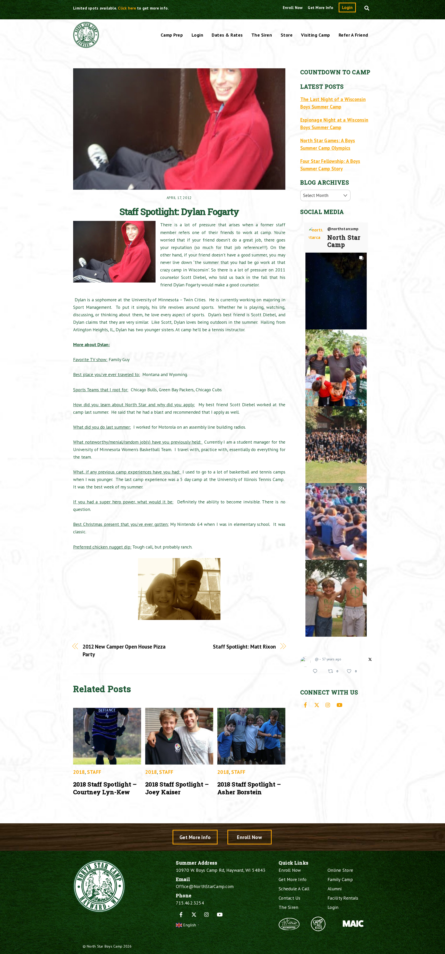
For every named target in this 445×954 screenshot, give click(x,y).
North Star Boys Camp (104, 946)
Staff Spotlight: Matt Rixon (244, 646)
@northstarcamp (343, 229)
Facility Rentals (343, 898)
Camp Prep (172, 35)
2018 (79, 772)
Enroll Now (293, 7)
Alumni (335, 889)
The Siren (261, 35)
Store (287, 35)
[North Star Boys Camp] (86, 45)
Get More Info (320, 7)
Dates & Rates (227, 35)
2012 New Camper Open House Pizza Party (124, 650)
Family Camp (340, 879)
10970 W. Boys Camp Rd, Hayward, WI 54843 (220, 870)
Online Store (340, 870)
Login (347, 7)
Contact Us (290, 898)
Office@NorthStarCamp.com (205, 886)
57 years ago (331, 659)
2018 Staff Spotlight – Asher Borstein (249, 788)
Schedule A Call (294, 889)
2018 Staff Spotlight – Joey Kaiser (177, 788)
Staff (94, 772)
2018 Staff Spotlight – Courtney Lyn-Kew (105, 788)
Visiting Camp (315, 35)
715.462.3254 (190, 903)
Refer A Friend (353, 35)
